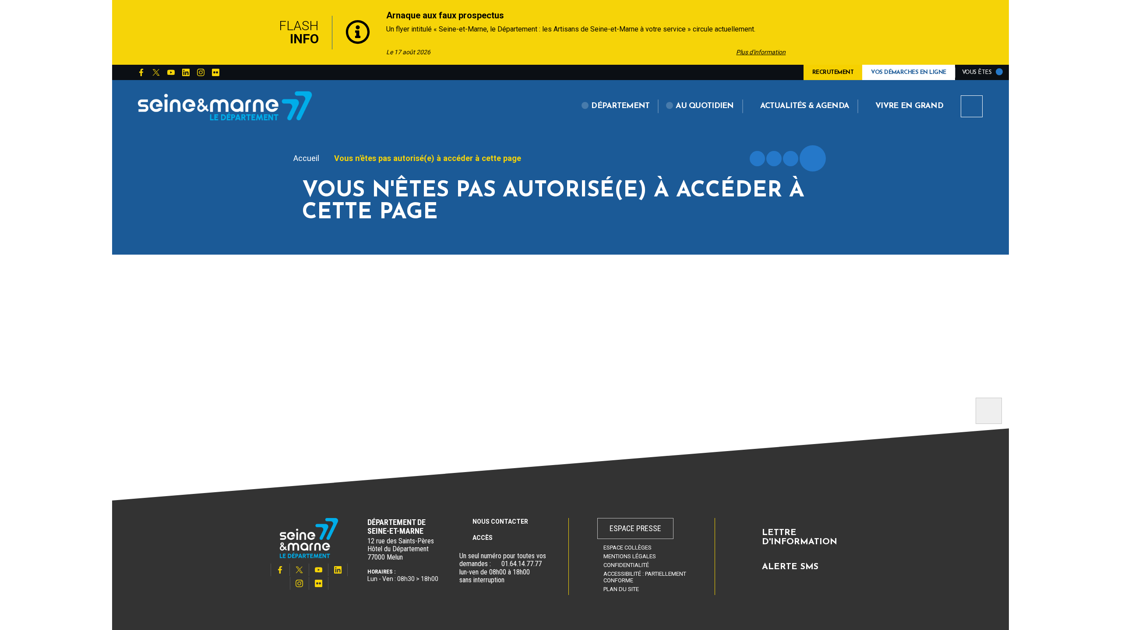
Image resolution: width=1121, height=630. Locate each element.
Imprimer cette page (757, 158)
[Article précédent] (254, 32)
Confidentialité (626, 565)
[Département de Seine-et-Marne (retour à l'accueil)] (225, 105)
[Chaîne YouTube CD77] (171, 73)
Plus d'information (761, 52)
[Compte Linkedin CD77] (186, 73)
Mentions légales (629, 556)
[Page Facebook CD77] (141, 73)
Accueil (306, 158)
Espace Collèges (627, 547)
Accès (482, 537)
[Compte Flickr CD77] (215, 73)
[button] (616, 106)
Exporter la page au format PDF (774, 158)
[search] (972, 106)
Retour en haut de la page (989, 411)
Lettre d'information (799, 537)
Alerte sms (790, 567)
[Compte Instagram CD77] (201, 73)
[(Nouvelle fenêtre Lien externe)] (496, 563)
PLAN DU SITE (621, 589)
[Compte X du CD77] (156, 73)
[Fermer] (867, 32)
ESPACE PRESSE (635, 528)
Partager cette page (813, 158)
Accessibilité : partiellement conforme (644, 577)
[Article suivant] (816, 32)
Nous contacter (500, 521)
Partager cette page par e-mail (790, 158)
